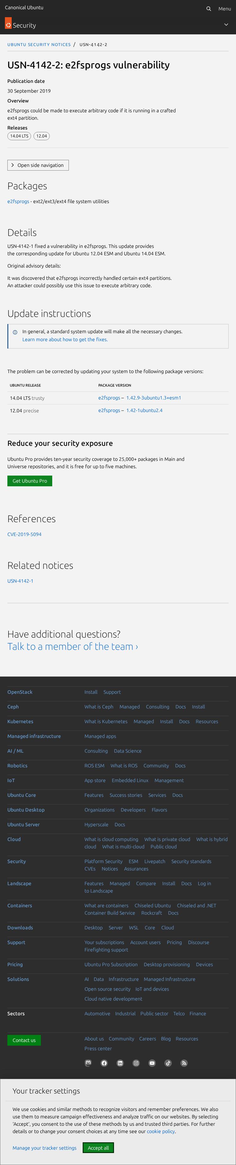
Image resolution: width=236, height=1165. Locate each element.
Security (16, 861)
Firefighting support (106, 949)
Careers (147, 1038)
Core (150, 927)
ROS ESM (94, 765)
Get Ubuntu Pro (30, 481)
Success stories (126, 795)
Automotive (97, 1013)
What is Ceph (99, 706)
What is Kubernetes (106, 721)
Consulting (157, 706)
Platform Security (104, 861)
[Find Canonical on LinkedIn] (121, 1064)
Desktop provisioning (167, 964)
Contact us (24, 1040)
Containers (19, 905)
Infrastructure (124, 979)
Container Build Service (110, 913)
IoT (11, 780)
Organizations (100, 809)
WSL (134, 927)
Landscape (19, 883)
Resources (207, 721)
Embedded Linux (130, 780)
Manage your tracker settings (45, 1148)
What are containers (106, 905)
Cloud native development (113, 998)
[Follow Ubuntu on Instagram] (137, 1064)
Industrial (125, 1013)
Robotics (17, 765)
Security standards (191, 861)
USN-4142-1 (20, 581)
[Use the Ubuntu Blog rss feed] (185, 1064)
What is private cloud (167, 839)
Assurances (136, 868)
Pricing (174, 942)
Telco (179, 1013)
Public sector (154, 1013)
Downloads (20, 927)
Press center (98, 1048)
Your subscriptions (104, 942)
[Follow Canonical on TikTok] (169, 1064)
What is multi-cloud (123, 846)
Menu (224, 8)
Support (112, 692)
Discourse (198, 942)
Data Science (128, 751)
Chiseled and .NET (196, 905)
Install (91, 692)
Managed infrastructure (34, 736)
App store (95, 780)
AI (87, 979)
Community (156, 765)
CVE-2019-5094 (24, 534)
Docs (180, 706)
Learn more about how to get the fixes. (65, 339)
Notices (110, 868)
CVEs (90, 868)
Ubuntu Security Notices (39, 44)
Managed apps (100, 736)
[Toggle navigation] (226, 24)
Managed (130, 706)
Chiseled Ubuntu (153, 905)
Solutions (18, 979)
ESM (133, 861)
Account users (145, 942)
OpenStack (20, 692)
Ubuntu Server (23, 824)
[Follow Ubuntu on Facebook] (105, 1064)
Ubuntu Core (21, 795)
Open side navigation (41, 165)
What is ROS (124, 765)
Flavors (159, 809)
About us (94, 1038)
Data (99, 979)
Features (94, 795)
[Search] (209, 8)
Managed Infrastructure (169, 979)
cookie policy (161, 1131)
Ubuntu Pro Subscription (111, 964)
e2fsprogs (18, 201)
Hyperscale (96, 824)
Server (116, 927)
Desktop (94, 927)
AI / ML (15, 751)
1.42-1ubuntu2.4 (144, 410)
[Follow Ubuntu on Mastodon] (89, 1064)
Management (169, 780)
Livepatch (154, 861)
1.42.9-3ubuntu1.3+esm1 (153, 397)
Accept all (98, 1148)
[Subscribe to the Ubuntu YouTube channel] (153, 1064)
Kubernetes (20, 721)
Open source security (108, 989)
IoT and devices (152, 989)
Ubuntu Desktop (26, 809)
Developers (133, 809)
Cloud (14, 839)
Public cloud (164, 846)
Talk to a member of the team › (72, 646)
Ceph (13, 706)
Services (157, 795)
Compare (146, 883)
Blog (166, 1038)
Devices (204, 964)
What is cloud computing (111, 839)
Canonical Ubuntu (24, 7)
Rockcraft (151, 913)
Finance (198, 1013)
